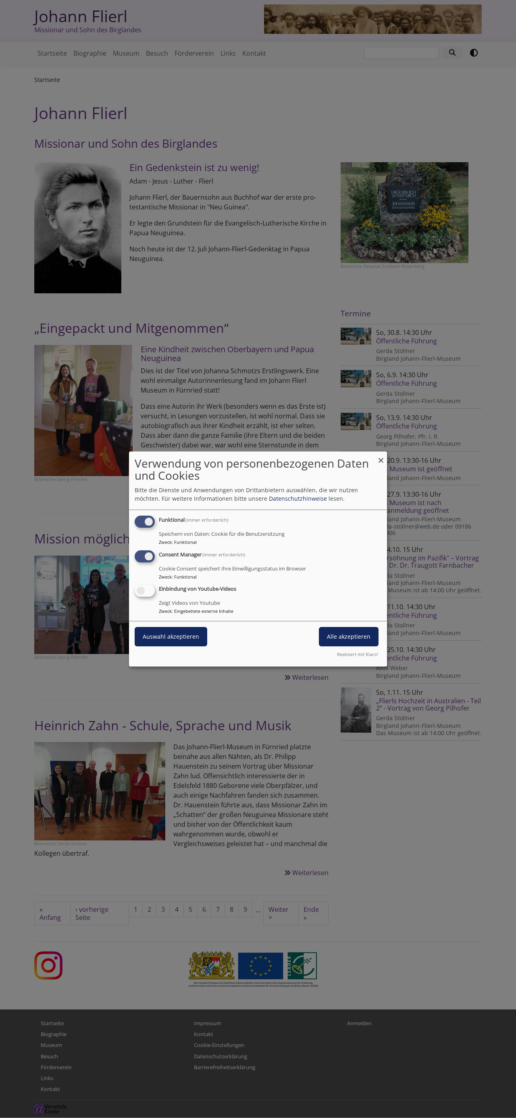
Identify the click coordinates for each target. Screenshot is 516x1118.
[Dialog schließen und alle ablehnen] (381, 456)
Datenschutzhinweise (298, 498)
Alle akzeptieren (348, 637)
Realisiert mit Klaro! (357, 654)
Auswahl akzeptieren (171, 637)
